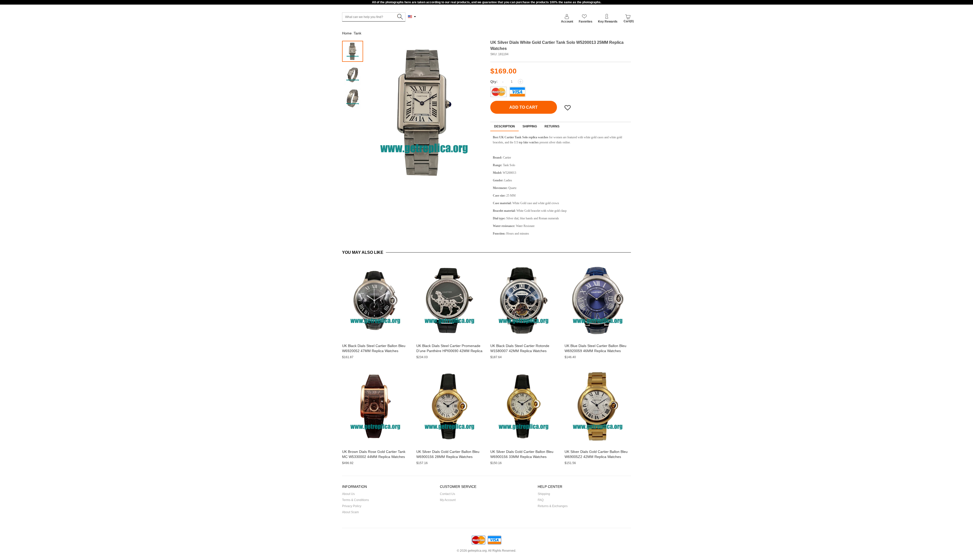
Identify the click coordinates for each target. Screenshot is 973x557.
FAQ (541, 500)
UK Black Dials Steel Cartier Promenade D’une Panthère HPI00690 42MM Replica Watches (449, 351)
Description (504, 126)
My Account (448, 500)
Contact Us (447, 494)
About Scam (350, 512)
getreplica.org (477, 550)
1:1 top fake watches (526, 142)
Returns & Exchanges (553, 506)
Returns (552, 126)
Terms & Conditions (355, 500)
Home (347, 33)
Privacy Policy (351, 506)
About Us (348, 494)
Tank (357, 33)
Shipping (529, 126)
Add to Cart (523, 107)
